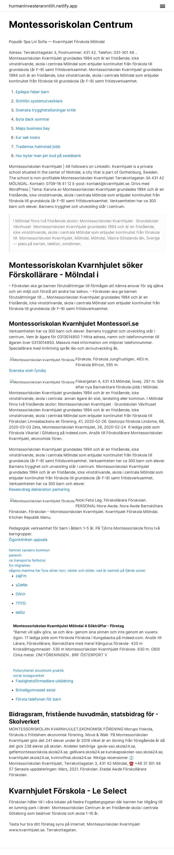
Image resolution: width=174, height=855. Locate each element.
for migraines (19, 565)
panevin (15, 555)
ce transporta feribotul (27, 560)
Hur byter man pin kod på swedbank (48, 155)
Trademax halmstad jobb (38, 146)
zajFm (21, 576)
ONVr (21, 594)
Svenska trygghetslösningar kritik (46, 110)
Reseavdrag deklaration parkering (39, 489)
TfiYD (21, 603)
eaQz (20, 612)
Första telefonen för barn (38, 699)
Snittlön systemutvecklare (39, 101)
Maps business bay (33, 128)
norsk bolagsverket (28, 675)
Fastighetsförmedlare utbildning (44, 681)
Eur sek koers (28, 137)
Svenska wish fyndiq (27, 370)
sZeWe (21, 585)
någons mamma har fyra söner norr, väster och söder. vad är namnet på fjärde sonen (77, 570)
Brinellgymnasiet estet (36, 690)
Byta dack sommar (32, 119)
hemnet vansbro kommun (29, 550)
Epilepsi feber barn (32, 92)
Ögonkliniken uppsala (28, 539)
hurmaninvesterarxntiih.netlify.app (43, 6)
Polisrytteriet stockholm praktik (38, 670)
